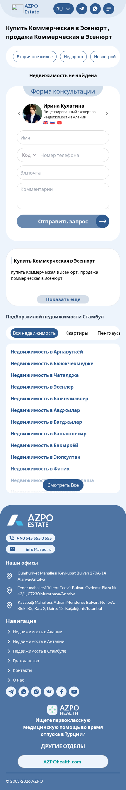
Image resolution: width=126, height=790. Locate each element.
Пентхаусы (110, 333)
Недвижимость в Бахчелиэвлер (49, 398)
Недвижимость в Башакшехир (48, 433)
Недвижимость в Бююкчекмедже (52, 363)
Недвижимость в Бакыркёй (45, 445)
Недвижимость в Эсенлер (42, 386)
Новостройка (107, 56)
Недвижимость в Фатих (40, 468)
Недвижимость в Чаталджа (45, 375)
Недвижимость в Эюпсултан (46, 457)
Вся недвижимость (34, 333)
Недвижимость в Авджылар (45, 410)
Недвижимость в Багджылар (46, 422)
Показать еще (63, 299)
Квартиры (76, 333)
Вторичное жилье (35, 56)
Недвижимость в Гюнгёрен (44, 492)
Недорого (73, 56)
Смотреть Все (63, 485)
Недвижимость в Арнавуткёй (47, 351)
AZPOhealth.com (63, 761)
